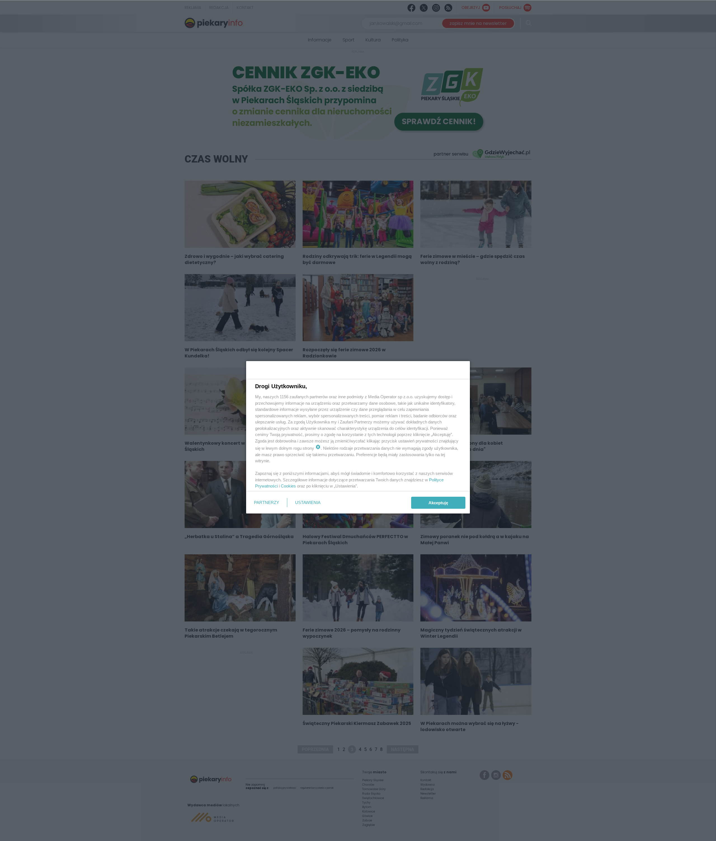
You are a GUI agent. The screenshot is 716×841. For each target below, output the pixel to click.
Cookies (288, 486)
